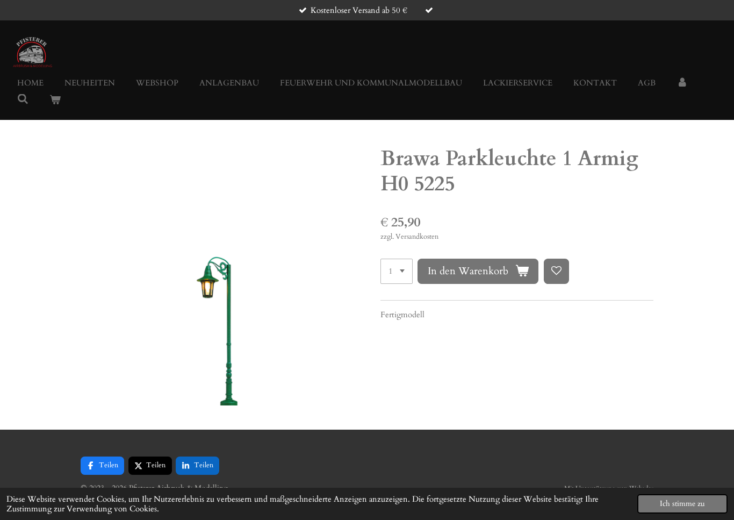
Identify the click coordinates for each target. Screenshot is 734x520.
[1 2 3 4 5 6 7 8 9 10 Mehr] (396, 271)
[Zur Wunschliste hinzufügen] (556, 271)
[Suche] (23, 99)
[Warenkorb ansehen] (55, 100)
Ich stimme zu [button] (682, 504)
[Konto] (682, 83)
